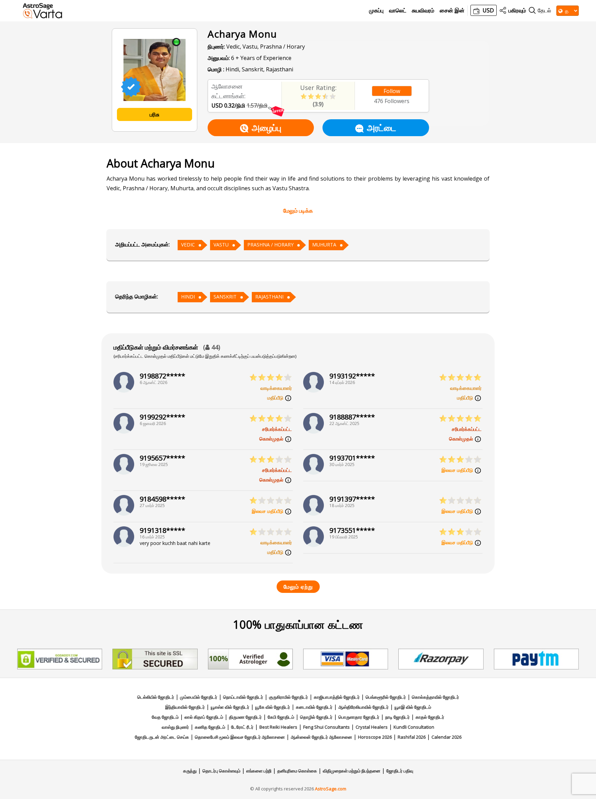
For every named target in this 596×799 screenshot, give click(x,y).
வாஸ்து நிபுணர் (175, 727)
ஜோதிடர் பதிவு (399, 771)
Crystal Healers (372, 727)
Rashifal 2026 (412, 737)
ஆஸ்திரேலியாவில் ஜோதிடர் (363, 707)
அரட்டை (381, 127)
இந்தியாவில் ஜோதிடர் (185, 707)
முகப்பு (376, 10)
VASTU (221, 244)
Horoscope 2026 (375, 737)
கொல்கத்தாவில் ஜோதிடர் (435, 697)
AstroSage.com (330, 789)
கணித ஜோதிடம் (210, 727)
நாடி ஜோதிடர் (397, 717)
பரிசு (154, 114)
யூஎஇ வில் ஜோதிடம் (413, 707)
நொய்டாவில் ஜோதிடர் (243, 697)
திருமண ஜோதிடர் (245, 717)
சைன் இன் (452, 10)
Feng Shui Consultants (326, 727)
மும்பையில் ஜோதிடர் (198, 697)
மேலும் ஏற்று (298, 586)
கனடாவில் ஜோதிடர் (314, 707)
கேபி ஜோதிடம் (281, 717)
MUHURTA (324, 244)
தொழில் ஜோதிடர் (316, 717)
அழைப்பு (266, 127)
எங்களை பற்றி (258, 771)
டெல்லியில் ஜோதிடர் (155, 697)
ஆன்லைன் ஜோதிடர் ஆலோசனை (321, 737)
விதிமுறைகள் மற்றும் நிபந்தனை (351, 771)
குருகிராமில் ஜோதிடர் (288, 697)
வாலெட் (397, 10)
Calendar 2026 (446, 737)
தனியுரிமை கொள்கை (297, 771)
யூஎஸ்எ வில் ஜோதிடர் (230, 707)
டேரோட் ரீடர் (242, 727)
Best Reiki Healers (278, 727)
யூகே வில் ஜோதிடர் (272, 707)
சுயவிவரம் (423, 10)
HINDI (188, 296)
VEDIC (188, 244)
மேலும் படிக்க (298, 210)
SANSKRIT (225, 296)
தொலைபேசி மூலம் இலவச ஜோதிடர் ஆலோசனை (240, 737)
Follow (392, 91)
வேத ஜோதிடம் (165, 717)
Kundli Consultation (414, 727)
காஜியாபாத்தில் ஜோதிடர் (337, 697)
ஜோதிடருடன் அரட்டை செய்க (162, 737)
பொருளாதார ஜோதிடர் (358, 717)
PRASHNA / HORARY (270, 244)
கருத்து (190, 771)
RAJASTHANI (269, 296)
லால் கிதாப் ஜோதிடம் (204, 717)
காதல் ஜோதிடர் (430, 717)
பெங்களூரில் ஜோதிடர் (386, 697)
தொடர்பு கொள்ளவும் (221, 771)
